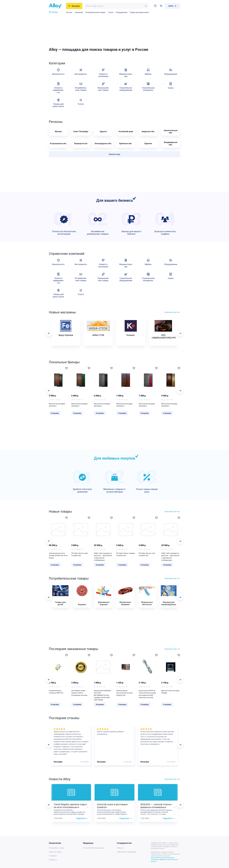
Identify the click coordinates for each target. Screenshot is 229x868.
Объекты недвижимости (58, 90)
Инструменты (81, 74)
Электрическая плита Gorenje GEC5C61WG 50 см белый (58, 555)
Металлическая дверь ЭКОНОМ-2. (79, 405)
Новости (120, 848)
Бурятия (148, 143)
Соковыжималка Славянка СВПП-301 (56, 692)
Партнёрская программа (126, 852)
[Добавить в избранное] (66, 368)
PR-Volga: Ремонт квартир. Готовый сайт (125, 554)
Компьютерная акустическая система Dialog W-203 (124, 693)
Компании (79, 12)
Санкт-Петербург (80, 131)
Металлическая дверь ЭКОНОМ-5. (147, 405)
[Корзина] (161, 6)
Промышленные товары (103, 89)
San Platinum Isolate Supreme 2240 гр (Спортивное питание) (79, 693)
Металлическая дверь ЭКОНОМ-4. (124, 405)
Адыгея (103, 131)
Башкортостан (80, 143)
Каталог (69, 12)
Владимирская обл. (170, 143)
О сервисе (53, 856)
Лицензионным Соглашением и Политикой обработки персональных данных (164, 859)
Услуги (110, 12)
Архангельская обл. (170, 131)
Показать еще (114, 154)
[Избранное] (155, 6)
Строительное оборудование (125, 89)
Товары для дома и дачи (139, 12)
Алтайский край (126, 131)
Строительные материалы (148, 89)
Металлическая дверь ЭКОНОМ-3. (102, 405)
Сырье (171, 88)
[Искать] (146, 6)
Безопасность (58, 74)
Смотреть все (170, 312)
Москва (58, 131)
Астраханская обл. (58, 143)
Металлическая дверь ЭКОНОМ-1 (57, 405)
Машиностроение (125, 75)
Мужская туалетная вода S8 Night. (170, 692)
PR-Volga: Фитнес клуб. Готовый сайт (79, 554)
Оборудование (121, 12)
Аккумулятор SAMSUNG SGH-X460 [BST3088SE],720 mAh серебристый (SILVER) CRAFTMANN (102, 695)
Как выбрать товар (56, 848)
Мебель (148, 74)
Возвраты (53, 860)
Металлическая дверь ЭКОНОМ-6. (169, 405)
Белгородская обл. (103, 143)
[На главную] (57, 5)
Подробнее (81, 818)
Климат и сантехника (103, 75)
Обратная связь (55, 852)
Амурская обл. (148, 131)
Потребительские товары (95, 12)
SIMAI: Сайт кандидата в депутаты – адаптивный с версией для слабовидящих (103, 556)
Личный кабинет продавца (93, 848)
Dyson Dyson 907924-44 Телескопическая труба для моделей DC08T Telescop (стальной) (147, 694)
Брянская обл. (125, 143)
